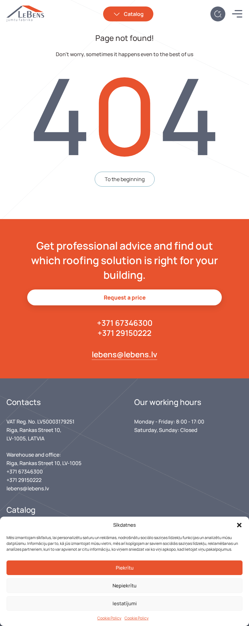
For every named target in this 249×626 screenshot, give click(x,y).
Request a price (125, 297)
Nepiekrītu (124, 585)
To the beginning (125, 179)
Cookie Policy (109, 618)
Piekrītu (125, 567)
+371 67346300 (124, 322)
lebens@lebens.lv (124, 354)
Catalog (134, 14)
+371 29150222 (124, 332)
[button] (239, 525)
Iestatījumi (125, 603)
